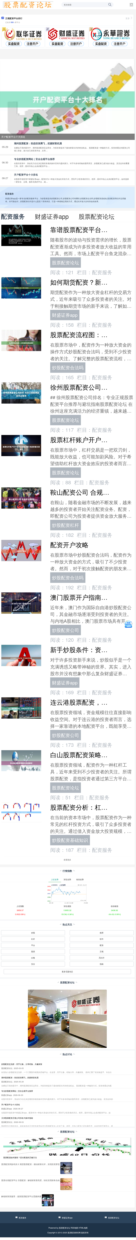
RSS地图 (74, 1227)
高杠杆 (101, 957)
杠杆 (33, 939)
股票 (33, 951)
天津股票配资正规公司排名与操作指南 (17, 1118)
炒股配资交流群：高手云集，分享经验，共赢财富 (21, 1064)
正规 (101, 951)
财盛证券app (65, 315)
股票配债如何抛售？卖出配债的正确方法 (20, 1157)
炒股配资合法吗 (68, 367)
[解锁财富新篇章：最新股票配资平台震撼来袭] (48, 1200)
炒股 (33, 932)
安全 (33, 964)
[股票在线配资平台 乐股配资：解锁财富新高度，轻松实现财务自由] (66, 1184)
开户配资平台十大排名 (13, 136)
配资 (101, 945)
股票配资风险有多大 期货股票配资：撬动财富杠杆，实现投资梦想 (30, 1164)
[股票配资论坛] (28, 4)
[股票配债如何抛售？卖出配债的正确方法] (67, 1146)
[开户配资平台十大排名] (67, 99)
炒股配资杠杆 (65, 525)
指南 (101, 964)
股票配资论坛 (65, 262)
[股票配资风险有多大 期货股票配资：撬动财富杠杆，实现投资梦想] (66, 1168)
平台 (33, 945)
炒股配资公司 (65, 630)
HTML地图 (83, 1227)
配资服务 (22, 1217)
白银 (33, 957)
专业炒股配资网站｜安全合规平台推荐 (34, 159)
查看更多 (67, 859)
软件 (101, 939)
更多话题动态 (67, 971)
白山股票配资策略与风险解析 (91, 754)
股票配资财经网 (74, 1232)
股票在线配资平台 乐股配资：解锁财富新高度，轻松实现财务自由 (30, 1180)
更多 (128, 18)
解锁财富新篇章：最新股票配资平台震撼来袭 (21, 1196)
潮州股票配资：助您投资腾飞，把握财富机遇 (38, 143)
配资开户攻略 (69, 544)
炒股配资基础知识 (70, 840)
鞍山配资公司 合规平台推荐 (89, 492)
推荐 (101, 932)
